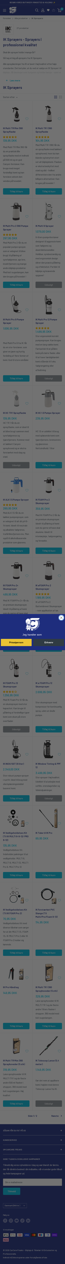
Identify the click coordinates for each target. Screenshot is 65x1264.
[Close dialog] (61, 617)
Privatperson (16, 642)
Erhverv (48, 642)
